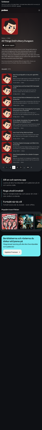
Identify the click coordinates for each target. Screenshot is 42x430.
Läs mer (19, 6)
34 (28, 167)
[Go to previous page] (3, 167)
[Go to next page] (31, 167)
